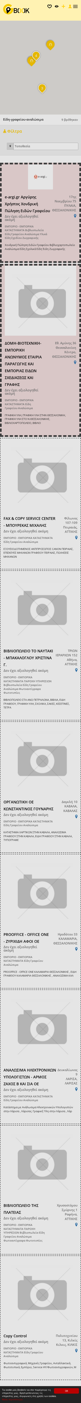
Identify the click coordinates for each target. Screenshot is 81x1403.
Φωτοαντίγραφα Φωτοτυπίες (23, 1240)
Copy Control (15, 1335)
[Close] (69, 7)
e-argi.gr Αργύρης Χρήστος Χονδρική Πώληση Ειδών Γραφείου (27, 203)
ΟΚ (66, 1390)
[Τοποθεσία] (10, 146)
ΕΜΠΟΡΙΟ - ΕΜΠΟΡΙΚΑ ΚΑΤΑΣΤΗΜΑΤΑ (19, 228)
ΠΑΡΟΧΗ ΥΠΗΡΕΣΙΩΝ (38, 681)
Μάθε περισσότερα (12, 1399)
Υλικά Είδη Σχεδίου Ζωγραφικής (26, 236)
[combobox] (46, 146)
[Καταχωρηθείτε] (63, 7)
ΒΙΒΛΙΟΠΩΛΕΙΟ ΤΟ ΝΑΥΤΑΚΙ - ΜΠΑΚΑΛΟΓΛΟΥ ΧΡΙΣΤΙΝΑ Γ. (28, 657)
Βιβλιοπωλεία (34, 230)
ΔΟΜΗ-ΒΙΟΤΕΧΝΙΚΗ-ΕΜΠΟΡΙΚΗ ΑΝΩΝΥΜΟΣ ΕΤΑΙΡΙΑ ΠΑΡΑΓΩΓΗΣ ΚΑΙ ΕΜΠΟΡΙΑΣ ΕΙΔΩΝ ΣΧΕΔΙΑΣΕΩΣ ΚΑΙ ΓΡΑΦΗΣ (23, 364)
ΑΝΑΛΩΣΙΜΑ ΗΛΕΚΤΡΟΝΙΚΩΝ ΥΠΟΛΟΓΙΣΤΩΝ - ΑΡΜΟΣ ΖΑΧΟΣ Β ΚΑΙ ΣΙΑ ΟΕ (30, 1077)
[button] (51, 47)
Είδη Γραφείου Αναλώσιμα (22, 234)
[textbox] (47, 146)
